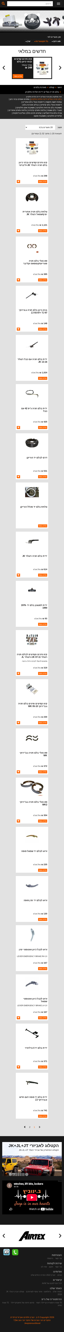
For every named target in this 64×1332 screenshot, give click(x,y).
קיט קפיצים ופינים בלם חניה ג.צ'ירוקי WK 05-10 (32, 704)
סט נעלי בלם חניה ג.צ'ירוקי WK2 (33, 803)
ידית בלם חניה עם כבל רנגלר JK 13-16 (32, 360)
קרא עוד (10, 1173)
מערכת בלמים (40, 87)
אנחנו (59, 1275)
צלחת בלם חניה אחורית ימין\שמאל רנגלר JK (35, 213)
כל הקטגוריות (42, 41)
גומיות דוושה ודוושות (54, 102)
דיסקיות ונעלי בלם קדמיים (51, 105)
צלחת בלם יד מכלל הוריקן (33, 507)
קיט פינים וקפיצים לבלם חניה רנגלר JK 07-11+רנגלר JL (32, 655)
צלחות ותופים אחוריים (18, 110)
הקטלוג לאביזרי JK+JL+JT (33, 1145)
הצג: (59, 127)
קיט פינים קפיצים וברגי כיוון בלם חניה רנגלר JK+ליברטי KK (33, 165)
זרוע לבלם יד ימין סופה (35, 900)
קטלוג (51, 87)
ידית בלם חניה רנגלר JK (34, 556)
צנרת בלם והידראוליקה (52, 113)
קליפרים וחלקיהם (54, 116)
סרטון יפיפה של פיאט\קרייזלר (22, 1303)
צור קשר (58, 1258)
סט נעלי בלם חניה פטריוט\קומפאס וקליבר (35, 262)
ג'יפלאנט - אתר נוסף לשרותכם (38, 1291)
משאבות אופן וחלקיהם (25, 108)
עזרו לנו (44, 1267)
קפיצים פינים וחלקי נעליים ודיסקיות (27, 113)
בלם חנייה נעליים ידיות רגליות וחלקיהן (42, 92)
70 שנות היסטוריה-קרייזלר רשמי (49, 1303)
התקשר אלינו (15, 1252)
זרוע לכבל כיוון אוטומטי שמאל (35, 1000)
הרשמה (50, 1258)
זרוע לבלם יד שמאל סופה (34, 851)
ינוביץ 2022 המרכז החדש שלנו (43, 1275)
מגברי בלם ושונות (54, 110)
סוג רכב (57, 41)
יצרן (29, 41)
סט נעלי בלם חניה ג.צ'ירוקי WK (33, 754)
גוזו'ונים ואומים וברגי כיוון (19, 99)
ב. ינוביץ (32, 18)
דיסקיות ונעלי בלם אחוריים (33, 102)
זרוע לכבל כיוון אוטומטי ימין (33, 949)
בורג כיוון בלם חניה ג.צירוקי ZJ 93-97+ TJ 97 (33, 311)
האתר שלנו (57, 1291)
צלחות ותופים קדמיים (37, 110)
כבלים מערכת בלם (31, 105)
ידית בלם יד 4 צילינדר (36, 1048)
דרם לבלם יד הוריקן (37, 457)
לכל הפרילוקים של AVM (52, 1283)
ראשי (59, 87)
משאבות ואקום (40, 116)
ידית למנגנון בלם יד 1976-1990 (34, 606)
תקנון (51, 1267)
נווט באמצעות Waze (6, 1252)
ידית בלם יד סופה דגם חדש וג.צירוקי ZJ (33, 1098)
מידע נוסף (18, 76)
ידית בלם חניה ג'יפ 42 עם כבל (34, 409)
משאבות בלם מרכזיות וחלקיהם (49, 108)
